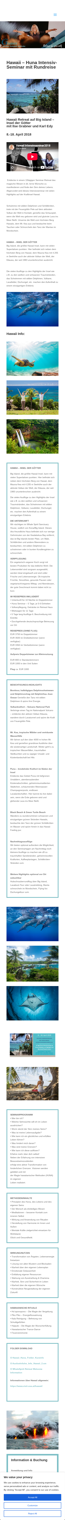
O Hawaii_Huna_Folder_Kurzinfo (27, 1358)
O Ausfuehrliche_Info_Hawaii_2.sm (28, 1363)
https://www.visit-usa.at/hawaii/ (26, 1386)
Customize (33, 1505)
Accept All (32, 1497)
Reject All (32, 1513)
